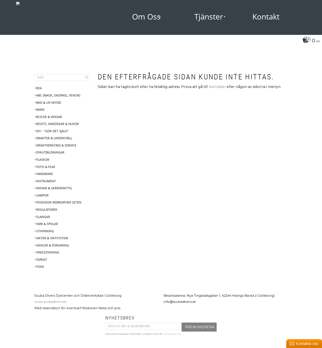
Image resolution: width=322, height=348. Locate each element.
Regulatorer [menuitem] (46, 209)
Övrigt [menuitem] (41, 259)
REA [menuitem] (39, 88)
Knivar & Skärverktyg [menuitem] (54, 188)
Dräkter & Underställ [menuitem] (54, 138)
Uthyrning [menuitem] (45, 231)
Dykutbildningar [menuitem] (50, 152)
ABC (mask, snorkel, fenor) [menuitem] (58, 95)
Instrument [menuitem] (46, 181)
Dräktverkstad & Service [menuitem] (56, 145)
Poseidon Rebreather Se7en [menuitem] (58, 202)
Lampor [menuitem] (42, 195)
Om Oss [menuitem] (146, 16)
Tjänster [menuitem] (208, 16)
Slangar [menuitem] (43, 217)
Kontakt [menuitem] (266, 16)
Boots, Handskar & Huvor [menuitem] (57, 124)
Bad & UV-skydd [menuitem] (48, 102)
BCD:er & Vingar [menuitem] (49, 117)
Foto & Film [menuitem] (45, 167)
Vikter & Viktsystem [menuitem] (52, 238)
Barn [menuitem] (40, 109)
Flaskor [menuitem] (42, 159)
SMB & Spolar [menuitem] (47, 224)
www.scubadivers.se (50, 302)
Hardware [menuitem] (44, 174)
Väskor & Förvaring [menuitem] (52, 245)
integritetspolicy (172, 333)
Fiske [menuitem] (40, 266)
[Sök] (86, 77)
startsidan (217, 87)
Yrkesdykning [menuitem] (47, 252)
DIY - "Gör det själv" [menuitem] (52, 131)
